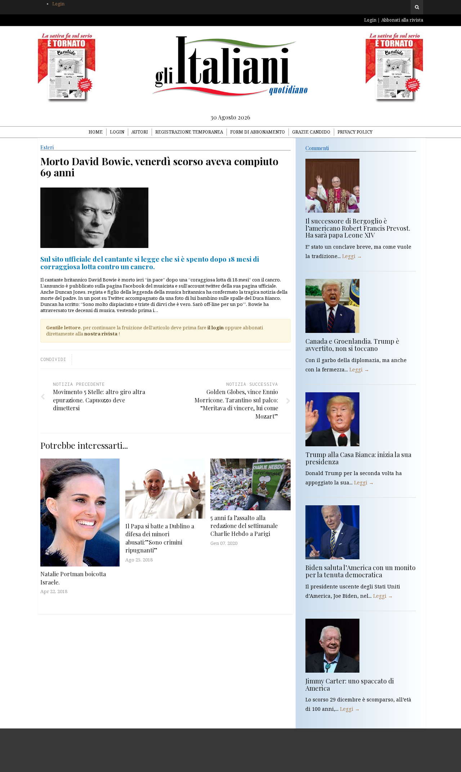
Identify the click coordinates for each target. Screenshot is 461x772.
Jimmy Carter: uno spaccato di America (349, 684)
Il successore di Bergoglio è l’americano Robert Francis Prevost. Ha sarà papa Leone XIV (357, 228)
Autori (139, 132)
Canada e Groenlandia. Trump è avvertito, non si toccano (352, 345)
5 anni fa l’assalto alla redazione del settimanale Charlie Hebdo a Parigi (244, 526)
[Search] (417, 7)
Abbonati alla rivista (402, 20)
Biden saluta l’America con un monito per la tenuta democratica (360, 571)
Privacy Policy (354, 132)
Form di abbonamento (257, 132)
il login (215, 327)
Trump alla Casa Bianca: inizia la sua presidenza (358, 458)
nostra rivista (100, 333)
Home (96, 132)
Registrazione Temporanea (189, 132)
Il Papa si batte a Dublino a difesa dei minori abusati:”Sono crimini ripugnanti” (159, 538)
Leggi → (352, 256)
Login (58, 4)
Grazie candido (311, 132)
